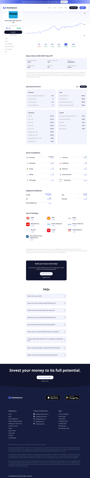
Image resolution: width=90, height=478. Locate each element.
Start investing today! (45, 377)
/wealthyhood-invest (41, 416)
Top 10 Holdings (8, 49)
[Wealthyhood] (10, 8)
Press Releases (12, 438)
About (6, 38)
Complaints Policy (63, 421)
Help (66, 7)
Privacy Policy (62, 416)
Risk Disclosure (62, 426)
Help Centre (11, 433)
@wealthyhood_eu (41, 419)
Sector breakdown (9, 44)
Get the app (73, 7)
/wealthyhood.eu (40, 424)
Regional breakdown (9, 46)
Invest (49, 7)
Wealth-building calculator (15, 421)
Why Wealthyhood (13, 419)
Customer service (13, 426)
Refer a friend (11, 431)
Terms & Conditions (64, 414)
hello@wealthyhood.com (42, 414)
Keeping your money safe (15, 423)
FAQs (6, 51)
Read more (64, 2)
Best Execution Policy (64, 428)
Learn (54, 7)
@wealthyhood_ (40, 421)
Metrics (6, 41)
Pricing (60, 7)
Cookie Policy (62, 419)
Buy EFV (13, 32)
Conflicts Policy (62, 423)
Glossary (10, 435)
